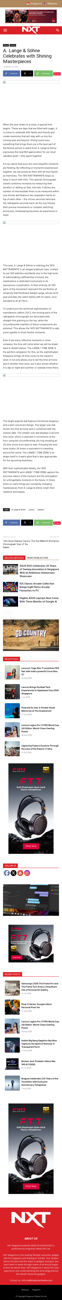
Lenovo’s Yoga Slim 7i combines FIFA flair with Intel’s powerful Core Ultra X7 (40, 671)
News (6, 45)
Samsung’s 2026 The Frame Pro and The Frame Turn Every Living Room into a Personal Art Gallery (39, 986)
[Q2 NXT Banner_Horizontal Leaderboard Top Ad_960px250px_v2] (31, 22)
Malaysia (25, 1289)
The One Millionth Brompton (45, 541)
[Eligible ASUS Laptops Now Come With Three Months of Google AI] (10, 601)
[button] (5, 30)
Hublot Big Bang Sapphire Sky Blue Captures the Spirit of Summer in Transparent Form (39, 1043)
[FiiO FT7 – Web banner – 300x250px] (31, 961)
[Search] (58, 30)
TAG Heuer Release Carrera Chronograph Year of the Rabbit (16, 544)
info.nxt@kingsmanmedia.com (37, 1280)
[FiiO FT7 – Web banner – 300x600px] (31, 853)
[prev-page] (5, 613)
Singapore (36, 1289)
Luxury (13, 45)
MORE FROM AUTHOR (37, 558)
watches (41, 509)
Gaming (7, 591)
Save (58, 74)
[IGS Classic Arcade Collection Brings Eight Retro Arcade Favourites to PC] (10, 587)
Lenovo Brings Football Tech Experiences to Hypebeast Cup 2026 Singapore (40, 690)
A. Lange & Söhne (18, 509)
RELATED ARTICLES (14, 558)
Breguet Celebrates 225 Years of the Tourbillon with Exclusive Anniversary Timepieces (39, 1081)
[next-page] (10, 613)
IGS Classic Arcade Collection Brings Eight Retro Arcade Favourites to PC (37, 587)
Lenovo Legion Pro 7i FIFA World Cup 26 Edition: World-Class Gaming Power (40, 728)
